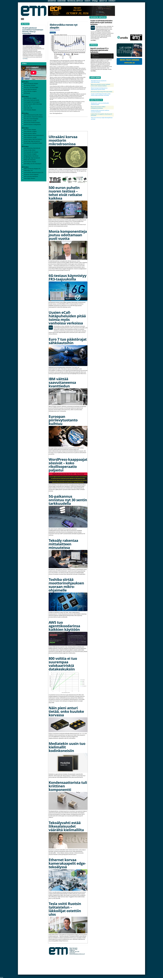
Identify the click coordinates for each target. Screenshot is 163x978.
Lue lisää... (25, 58)
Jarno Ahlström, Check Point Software (33, 117)
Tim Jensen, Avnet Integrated (31, 174)
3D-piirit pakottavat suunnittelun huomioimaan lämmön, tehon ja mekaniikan (32, 31)
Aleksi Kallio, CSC (28, 108)
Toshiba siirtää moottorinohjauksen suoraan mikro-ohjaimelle (66, 585)
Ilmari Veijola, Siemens (29, 178)
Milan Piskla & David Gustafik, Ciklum (33, 115)
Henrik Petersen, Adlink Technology (33, 104)
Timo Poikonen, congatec (30, 91)
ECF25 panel (27, 93)
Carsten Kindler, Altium (29, 150)
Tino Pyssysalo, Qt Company (31, 152)
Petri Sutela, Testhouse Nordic (31, 100)
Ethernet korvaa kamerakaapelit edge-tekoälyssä (67, 863)
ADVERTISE (52, 1)
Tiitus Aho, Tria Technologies (31, 87)
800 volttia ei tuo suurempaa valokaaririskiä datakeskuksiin (63, 663)
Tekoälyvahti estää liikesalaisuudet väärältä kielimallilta (66, 826)
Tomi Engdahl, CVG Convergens (32, 102)
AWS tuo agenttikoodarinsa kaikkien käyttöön (64, 626)
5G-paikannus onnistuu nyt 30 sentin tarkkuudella (68, 500)
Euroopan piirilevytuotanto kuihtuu (63, 420)
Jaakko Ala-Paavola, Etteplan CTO (32, 168)
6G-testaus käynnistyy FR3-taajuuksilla (67, 277)
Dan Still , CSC (27, 106)
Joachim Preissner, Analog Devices (32, 124)
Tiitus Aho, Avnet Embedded (31, 118)
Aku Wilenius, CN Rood (29, 85)
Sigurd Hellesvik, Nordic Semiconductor (34, 135)
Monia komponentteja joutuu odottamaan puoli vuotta (68, 235)
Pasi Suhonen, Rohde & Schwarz (32, 122)
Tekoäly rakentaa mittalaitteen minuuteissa (63, 544)
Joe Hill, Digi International (30, 89)
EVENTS (87, 1)
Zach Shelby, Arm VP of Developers (32, 163)
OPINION (93, 45)
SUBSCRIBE (61, 1)
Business (52, 32)
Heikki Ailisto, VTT (28, 170)
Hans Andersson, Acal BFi (30, 120)
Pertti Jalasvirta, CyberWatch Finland (33, 143)
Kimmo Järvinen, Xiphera (30, 133)
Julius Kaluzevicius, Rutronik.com (32, 148)
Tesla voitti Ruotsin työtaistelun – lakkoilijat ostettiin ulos (65, 909)
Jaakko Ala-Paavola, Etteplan (31, 83)
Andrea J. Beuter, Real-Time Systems (33, 139)
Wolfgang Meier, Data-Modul (31, 156)
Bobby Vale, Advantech (29, 159)
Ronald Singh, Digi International (32, 141)
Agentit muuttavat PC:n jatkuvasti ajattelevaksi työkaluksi (99, 50)
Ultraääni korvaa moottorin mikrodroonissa (63, 140)
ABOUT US (103, 1)
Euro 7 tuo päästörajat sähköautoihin (68, 341)
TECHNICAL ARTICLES (75, 1)
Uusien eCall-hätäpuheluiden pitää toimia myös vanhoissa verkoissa (67, 317)
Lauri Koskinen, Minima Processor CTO (33, 172)
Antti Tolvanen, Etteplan (30, 110)
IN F (23, 24)
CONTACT (111, 1)
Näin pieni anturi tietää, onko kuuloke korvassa (66, 711)
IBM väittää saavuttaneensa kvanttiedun (62, 382)
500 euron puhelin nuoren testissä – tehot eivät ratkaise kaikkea (65, 193)
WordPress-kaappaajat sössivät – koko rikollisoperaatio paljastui (68, 464)
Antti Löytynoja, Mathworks (31, 176)
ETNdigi (95, 1)
